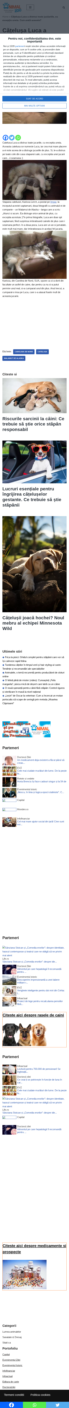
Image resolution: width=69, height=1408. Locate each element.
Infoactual (7, 1376)
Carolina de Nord (24, 352)
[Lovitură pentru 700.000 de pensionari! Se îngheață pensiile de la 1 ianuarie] (9, 1070)
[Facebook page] (26, 736)
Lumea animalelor (11, 1331)
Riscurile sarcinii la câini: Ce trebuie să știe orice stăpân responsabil (33, 424)
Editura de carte (10, 1381)
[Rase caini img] (25, 1045)
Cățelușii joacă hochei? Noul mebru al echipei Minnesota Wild (33, 623)
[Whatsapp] (18, 137)
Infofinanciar (8, 1370)
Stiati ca (6, 1342)
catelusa (42, 352)
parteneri (19, 46)
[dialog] (34, 73)
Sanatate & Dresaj (12, 1337)
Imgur (53, 202)
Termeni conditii (14, 1394)
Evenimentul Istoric (12, 1365)
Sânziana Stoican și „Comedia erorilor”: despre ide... (29, 961)
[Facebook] (5, 137)
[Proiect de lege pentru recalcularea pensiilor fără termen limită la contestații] (9, 1002)
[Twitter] (12, 137)
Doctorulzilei (8, 1387)
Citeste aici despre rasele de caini (33, 1015)
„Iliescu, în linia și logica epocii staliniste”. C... (40, 792)
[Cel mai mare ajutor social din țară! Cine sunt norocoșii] (9, 822)
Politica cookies (40, 1394)
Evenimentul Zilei (11, 1360)
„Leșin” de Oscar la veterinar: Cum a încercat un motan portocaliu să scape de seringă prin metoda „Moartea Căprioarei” (32, 699)
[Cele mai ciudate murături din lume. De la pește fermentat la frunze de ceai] (9, 771)
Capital (6, 1354)
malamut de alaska (14, 358)
